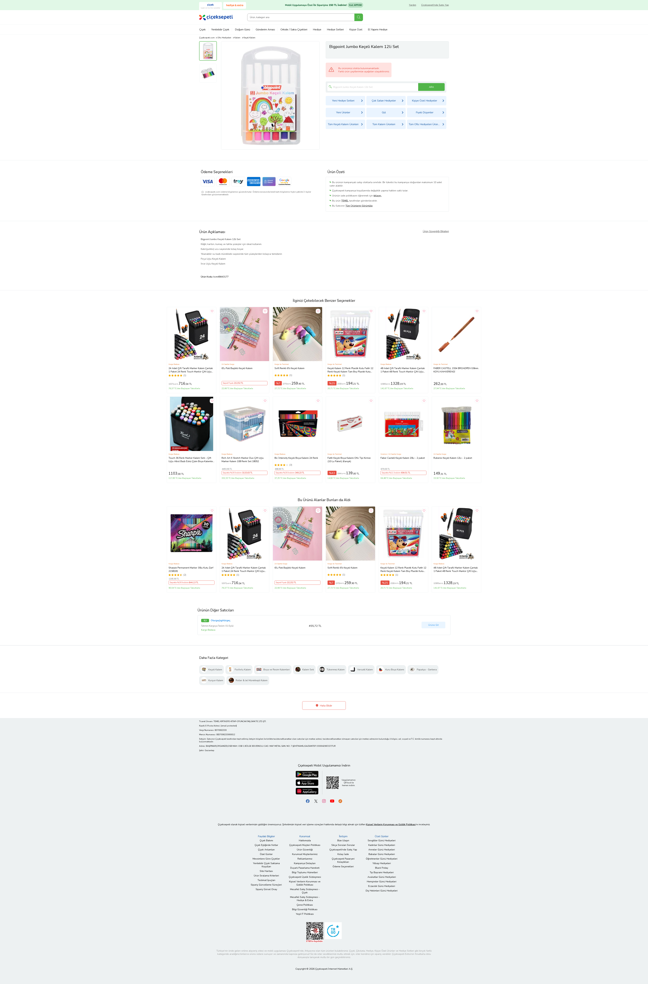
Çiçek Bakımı (266, 840)
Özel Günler (266, 854)
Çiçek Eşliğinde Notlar (266, 845)
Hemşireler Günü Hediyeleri (381, 881)
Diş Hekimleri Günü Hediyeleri (382, 890)
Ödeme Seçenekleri (343, 866)
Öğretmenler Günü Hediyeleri (381, 858)
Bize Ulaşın (343, 840)
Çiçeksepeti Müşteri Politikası (304, 845)
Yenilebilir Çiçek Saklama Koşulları (266, 865)
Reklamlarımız (305, 858)
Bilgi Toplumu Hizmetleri (305, 872)
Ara (358, 17)
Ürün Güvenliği (305, 849)
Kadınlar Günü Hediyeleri (381, 845)
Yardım (412, 5)
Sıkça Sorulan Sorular (343, 845)
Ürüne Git (433, 625)
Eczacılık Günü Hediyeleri (381, 886)
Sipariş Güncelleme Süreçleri (266, 884)
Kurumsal (304, 836)
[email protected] (229, 725)
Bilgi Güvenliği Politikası (304, 909)
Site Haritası (266, 871)
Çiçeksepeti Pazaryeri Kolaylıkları (343, 860)
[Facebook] (307, 800)
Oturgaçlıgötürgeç (220, 620)
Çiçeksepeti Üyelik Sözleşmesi (305, 877)
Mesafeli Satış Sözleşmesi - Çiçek (305, 891)
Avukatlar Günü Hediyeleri (382, 877)
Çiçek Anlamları (266, 849)
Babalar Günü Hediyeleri (382, 854)
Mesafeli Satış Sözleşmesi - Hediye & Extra (305, 898)
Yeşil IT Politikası (305, 914)
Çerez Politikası (305, 904)
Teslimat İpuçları (266, 880)
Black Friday (381, 867)
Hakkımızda (305, 840)
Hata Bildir (325, 706)
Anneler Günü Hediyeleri (381, 849)
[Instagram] (324, 800)
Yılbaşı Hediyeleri (381, 863)
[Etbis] (314, 932)
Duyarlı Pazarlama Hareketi (304, 867)
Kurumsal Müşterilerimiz (304, 854)
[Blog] (340, 800)
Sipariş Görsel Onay (266, 889)
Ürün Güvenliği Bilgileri (436, 231)
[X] (316, 800)
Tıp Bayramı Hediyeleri (382, 872)
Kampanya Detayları (305, 863)
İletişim (343, 836)
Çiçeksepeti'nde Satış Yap (435, 5)
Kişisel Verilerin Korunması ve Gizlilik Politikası (304, 883)
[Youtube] (332, 800)
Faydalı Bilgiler (266, 836)
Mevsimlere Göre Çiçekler (266, 858)
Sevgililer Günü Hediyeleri (382, 840)
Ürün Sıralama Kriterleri (266, 875)
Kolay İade (343, 854)
